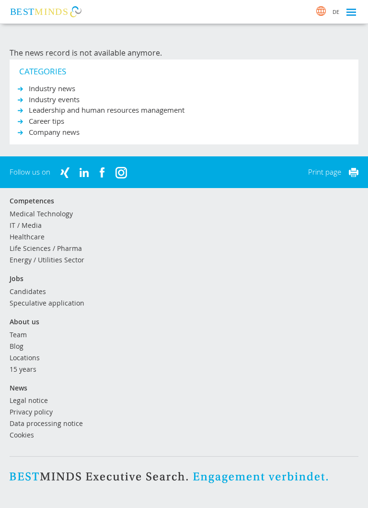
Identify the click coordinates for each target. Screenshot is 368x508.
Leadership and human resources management (106, 110)
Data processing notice (46, 423)
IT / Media (26, 225)
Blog (16, 346)
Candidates (28, 291)
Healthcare (27, 236)
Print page (324, 172)
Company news (54, 132)
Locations (25, 357)
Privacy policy (31, 411)
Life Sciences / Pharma (46, 248)
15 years (23, 369)
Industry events (54, 99)
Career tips (46, 121)
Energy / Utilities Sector (47, 259)
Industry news (52, 88)
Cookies (22, 434)
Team (18, 334)
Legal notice (29, 400)
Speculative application (47, 302)
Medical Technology (41, 213)
